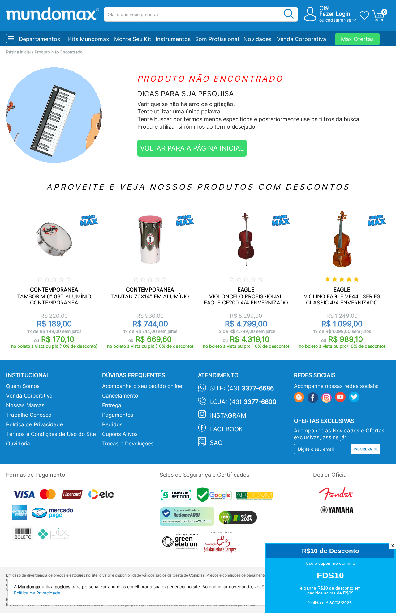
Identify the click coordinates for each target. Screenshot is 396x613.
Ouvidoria (18, 444)
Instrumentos (173, 39)
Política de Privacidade (34, 424)
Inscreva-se (366, 449)
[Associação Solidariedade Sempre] (221, 543)
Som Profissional (217, 39)
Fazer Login (334, 14)
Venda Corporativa (301, 39)
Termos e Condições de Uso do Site (51, 434)
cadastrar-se (338, 20)
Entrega (111, 405)
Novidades (257, 39)
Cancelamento (120, 396)
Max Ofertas (357, 39)
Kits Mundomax (88, 39)
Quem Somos (23, 386)
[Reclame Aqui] (188, 518)
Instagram (228, 415)
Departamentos (39, 39)
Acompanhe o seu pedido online (142, 386)
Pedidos (112, 424)
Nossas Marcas (25, 405)
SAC (216, 442)
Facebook (226, 429)
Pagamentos (117, 415)
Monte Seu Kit (132, 39)
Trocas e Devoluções (128, 444)
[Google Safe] (216, 497)
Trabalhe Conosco (28, 415)
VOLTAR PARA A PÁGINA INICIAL (192, 148)
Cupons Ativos (120, 434)
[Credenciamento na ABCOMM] (256, 497)
